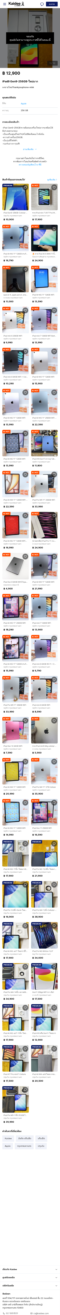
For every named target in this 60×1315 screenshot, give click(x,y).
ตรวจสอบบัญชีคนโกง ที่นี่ (30, 164)
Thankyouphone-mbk (23, 87)
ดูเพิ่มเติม (51, 179)
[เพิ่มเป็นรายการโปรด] (25, 187)
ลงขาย (52, 4)
